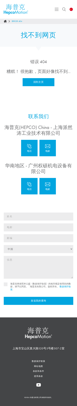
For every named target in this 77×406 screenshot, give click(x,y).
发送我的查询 (38, 300)
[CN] (71, 9)
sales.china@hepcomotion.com (47, 148)
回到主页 (38, 82)
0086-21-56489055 (29, 148)
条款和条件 (38, 371)
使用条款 (38, 376)
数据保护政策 (38, 361)
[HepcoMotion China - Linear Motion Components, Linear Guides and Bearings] (16, 9)
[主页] (5, 21)
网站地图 (38, 366)
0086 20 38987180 (29, 186)
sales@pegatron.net (47, 186)
